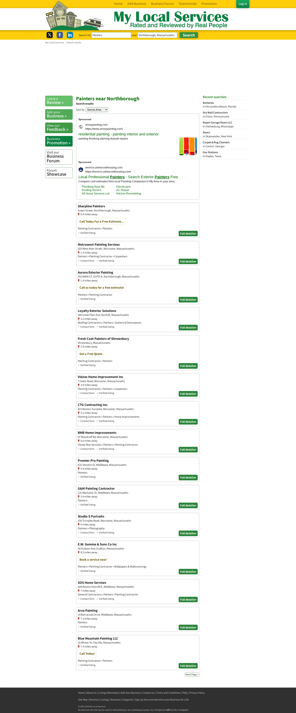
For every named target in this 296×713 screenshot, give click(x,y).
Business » (57, 114)
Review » (55, 100)
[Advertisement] (148, 70)
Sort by (80, 109)
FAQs (185, 692)
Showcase (56, 172)
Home (81, 692)
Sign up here (142, 699)
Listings (104, 699)
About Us (91, 692)
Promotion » (59, 141)
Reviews (94, 699)
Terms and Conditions (168, 692)
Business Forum (55, 157)
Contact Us (149, 692)
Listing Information (108, 692)
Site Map (83, 699)
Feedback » (57, 127)
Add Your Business (131, 692)
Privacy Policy (197, 692)
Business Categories (122, 699)
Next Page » (192, 674)
